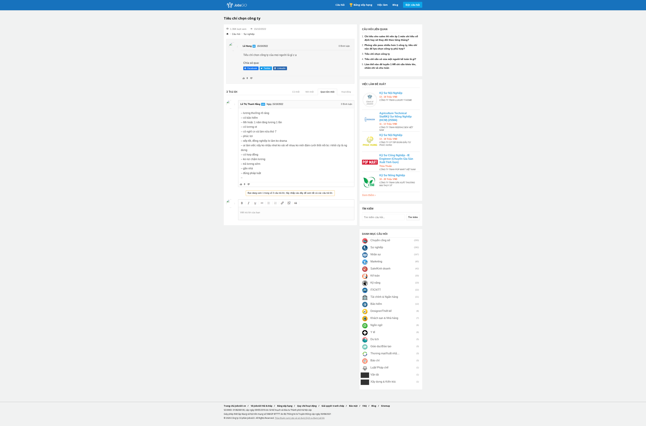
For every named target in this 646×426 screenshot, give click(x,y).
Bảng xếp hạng (363, 4)
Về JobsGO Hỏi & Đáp (262, 405)
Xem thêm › (369, 195)
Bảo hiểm (376, 303)
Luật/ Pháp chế (379, 367)
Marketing (376, 261)
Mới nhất (310, 92)
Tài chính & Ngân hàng (384, 296)
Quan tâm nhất (327, 92)
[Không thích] (251, 78)
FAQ (365, 405)
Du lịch (374, 339)
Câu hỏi (340, 4)
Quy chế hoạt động (307, 405)
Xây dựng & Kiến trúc (383, 381)
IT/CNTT (375, 289)
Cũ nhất (295, 92)
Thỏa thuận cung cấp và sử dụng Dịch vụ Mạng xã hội (300, 418)
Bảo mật (353, 405)
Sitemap (385, 405)
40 (254, 46)
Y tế (372, 332)
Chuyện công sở (380, 240)
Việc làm (382, 4)
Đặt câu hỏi (413, 4)
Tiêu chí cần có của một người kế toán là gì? (390, 59)
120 (263, 104)
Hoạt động (346, 92)
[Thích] (243, 78)
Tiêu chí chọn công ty (377, 54)
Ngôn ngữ (376, 325)
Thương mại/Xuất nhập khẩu (385, 353)
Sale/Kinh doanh (380, 268)
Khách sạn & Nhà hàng (384, 318)
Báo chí (375, 360)
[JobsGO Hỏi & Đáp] (236, 5)
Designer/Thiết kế (381, 311)
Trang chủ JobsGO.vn (235, 405)
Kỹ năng (375, 282)
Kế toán (375, 275)
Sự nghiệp (249, 34)
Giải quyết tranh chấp (333, 405)
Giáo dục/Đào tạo (380, 346)
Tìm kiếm (413, 217)
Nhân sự (375, 254)
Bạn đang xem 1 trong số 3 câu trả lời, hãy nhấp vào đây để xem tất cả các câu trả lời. (290, 193)
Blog (395, 4)
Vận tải (374, 374)
